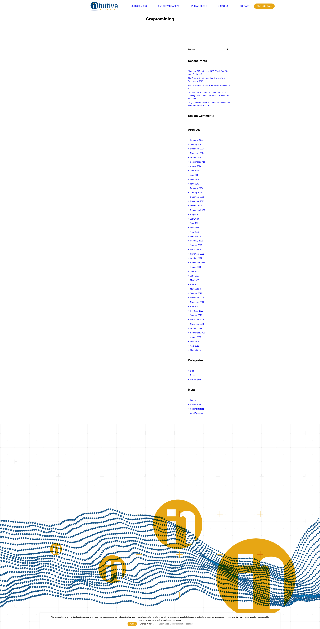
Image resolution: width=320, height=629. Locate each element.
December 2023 (197, 197)
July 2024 (194, 171)
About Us (220, 6)
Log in (193, 400)
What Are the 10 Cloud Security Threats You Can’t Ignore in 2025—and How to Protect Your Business (209, 96)
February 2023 (196, 241)
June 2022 (195, 276)
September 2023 (197, 210)
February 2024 (196, 188)
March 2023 (195, 236)
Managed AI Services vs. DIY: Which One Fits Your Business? (208, 72)
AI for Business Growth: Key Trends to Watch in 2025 (209, 86)
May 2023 (194, 228)
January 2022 (196, 293)
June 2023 (195, 223)
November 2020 (197, 302)
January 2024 (196, 193)
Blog (192, 371)
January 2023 (196, 245)
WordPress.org (196, 413)
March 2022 (195, 289)
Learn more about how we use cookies (176, 624)
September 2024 (197, 162)
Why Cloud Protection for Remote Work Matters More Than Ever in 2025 (209, 104)
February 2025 (196, 140)
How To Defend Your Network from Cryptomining (129, 101)
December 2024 (197, 149)
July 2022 (194, 271)
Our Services (136, 6)
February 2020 (196, 311)
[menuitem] (137, 6)
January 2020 (196, 315)
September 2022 (197, 263)
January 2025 (196, 144)
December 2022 (197, 249)
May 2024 (194, 179)
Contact (242, 6)
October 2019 (196, 328)
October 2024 (196, 157)
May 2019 (194, 341)
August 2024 (195, 166)
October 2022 (196, 258)
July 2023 (194, 219)
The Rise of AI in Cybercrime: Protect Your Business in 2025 (206, 79)
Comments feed (197, 409)
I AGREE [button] (132, 624)
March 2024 (195, 184)
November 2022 (197, 254)
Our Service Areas (166, 6)
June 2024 (195, 175)
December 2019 (197, 320)
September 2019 (197, 333)
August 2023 (195, 214)
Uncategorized (196, 380)
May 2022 (194, 280)
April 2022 (194, 285)
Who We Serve (196, 6)
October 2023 (196, 206)
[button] (135, 71)
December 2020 (197, 298)
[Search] (209, 49)
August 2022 (195, 267)
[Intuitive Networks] (104, 6)
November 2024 (197, 153)
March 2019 (195, 350)
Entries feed (195, 404)
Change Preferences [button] (148, 624)
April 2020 (194, 306)
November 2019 (197, 324)
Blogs (192, 375)
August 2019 (195, 337)
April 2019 (194, 346)
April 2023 (194, 232)
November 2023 (197, 201)
